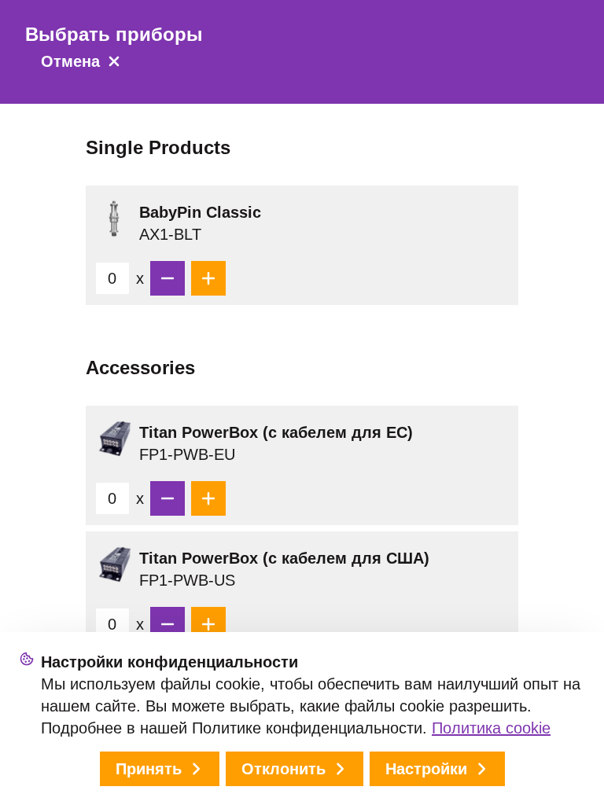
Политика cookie (491, 728)
